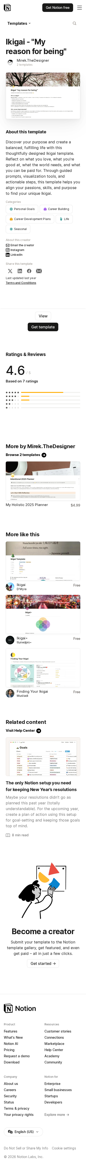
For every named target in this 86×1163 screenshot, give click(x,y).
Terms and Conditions (21, 283)
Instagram (17, 250)
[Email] (38, 271)
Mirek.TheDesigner (33, 60)
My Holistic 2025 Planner (27, 504)
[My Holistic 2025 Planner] (43, 481)
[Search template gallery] (74, 23)
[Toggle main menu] (79, 7)
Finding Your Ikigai (32, 691)
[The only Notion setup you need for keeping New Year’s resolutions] (43, 756)
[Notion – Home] (8, 8)
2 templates (24, 64)
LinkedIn (16, 254)
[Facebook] (29, 271)
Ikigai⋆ (22, 638)
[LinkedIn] (20, 271)
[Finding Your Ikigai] (43, 667)
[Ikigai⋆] (43, 614)
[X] (10, 271)
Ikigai (21, 584)
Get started (43, 963)
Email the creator (22, 245)
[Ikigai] (43, 561)
